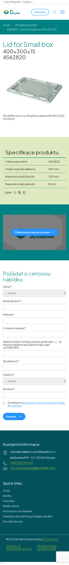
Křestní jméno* (12, 301)
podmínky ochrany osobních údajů (43, 402)
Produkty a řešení (26, 25)
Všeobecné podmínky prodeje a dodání (28, 516)
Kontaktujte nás (12, 521)
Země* (7, 286)
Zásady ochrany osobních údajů (46, 547)
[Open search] (54, 12)
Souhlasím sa (36, 404)
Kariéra (7, 495)
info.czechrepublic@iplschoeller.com (32, 467)
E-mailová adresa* (14, 328)
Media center (11, 506)
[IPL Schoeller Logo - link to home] (12, 12)
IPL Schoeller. (50, 539)
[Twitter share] (19, 192)
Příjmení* (8, 314)
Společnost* (11, 361)
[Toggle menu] (62, 12)
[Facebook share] (15, 192)
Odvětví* (8, 374)
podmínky (15, 405)
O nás (6, 490)
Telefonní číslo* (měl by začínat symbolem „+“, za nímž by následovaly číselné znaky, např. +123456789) (32, 344)
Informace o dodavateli (17, 511)
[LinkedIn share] (24, 192)
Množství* (9, 389)
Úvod (6, 25)
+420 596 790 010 (21, 462)
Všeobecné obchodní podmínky (18, 547)
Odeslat (11, 416)
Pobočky (8, 500)
